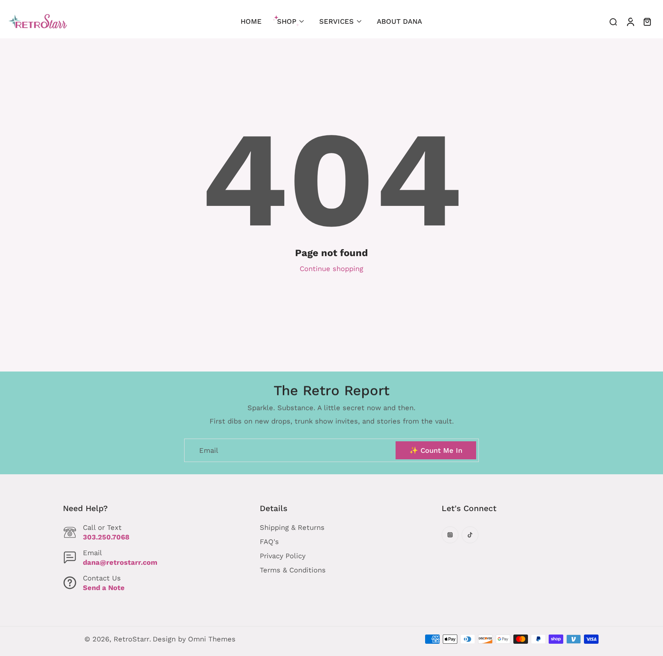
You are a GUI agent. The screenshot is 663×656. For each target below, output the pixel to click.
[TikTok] (470, 534)
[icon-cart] (646, 21)
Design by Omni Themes (194, 639)
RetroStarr (131, 639)
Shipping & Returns (292, 527)
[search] (613, 21)
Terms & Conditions (293, 570)
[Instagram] (450, 534)
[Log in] (630, 21)
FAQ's (269, 542)
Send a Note (104, 588)
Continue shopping (331, 269)
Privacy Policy (282, 556)
